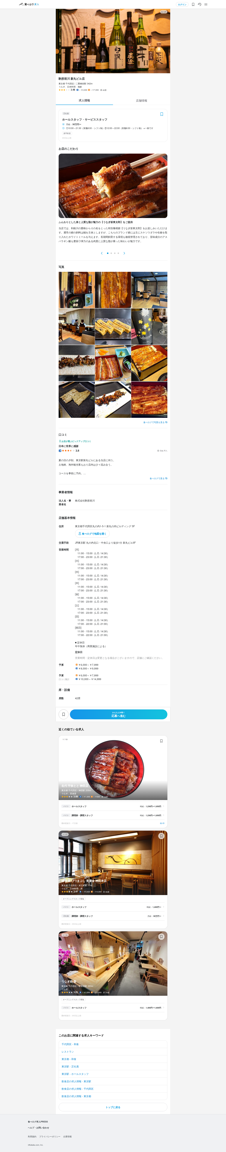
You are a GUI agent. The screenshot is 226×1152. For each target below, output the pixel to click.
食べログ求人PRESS (38, 1121)
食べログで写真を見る (154, 422)
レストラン (68, 1051)
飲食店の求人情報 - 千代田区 (78, 1088)
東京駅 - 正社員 (70, 1066)
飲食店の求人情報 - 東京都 (76, 1096)
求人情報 (84, 100)
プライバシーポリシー (49, 1136)
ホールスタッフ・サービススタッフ (84, 119)
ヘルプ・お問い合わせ (38, 1127)
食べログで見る (157, 478)
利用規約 (32, 1136)
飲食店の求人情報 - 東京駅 (76, 1081)
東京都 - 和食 (69, 1059)
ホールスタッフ (79, 806)
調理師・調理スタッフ (82, 815)
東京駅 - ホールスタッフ (75, 1074)
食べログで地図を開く (94, 533)
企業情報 (67, 1136)
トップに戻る (113, 1107)
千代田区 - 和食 (70, 1044)
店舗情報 (141, 100)
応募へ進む (119, 714)
